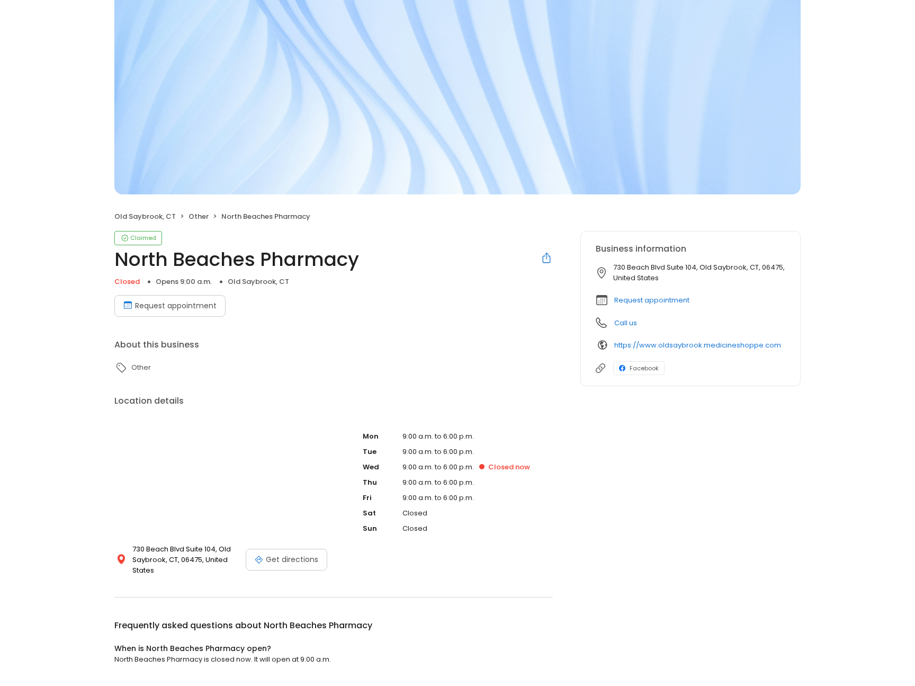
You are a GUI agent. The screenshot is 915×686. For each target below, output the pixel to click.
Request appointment (176, 305)
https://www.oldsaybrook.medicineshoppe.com (697, 345)
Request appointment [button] (651, 300)
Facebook (644, 368)
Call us (625, 323)
